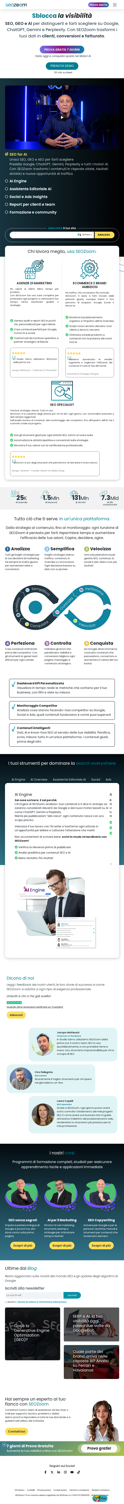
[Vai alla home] (18, 4)
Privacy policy (44, 1490)
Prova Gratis (98, 4)
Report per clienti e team (32, 204)
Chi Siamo (19, 1490)
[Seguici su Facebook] (45, 1472)
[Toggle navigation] (115, 4)
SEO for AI (18, 154)
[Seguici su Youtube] (72, 1472)
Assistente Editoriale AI (30, 189)
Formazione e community (33, 212)
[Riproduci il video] (62, 118)
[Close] (4, 1445)
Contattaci (16, 1431)
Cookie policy (60, 1490)
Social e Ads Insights (28, 197)
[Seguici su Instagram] (65, 1472)
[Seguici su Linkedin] (59, 1472)
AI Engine (18, 181)
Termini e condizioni (79, 1490)
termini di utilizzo (27, 1302)
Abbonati (16, 1015)
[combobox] (85, 235)
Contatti (31, 1490)
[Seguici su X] (52, 1472)
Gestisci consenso (101, 1490)
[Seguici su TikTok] (79, 1472)
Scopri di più (22, 1245)
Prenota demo (62, 66)
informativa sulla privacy (53, 1302)
